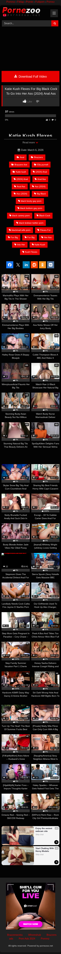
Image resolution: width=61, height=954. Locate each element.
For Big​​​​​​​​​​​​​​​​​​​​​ (31, 237)
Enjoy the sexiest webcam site (44, 829)
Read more (29, 142)
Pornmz (10, 1)
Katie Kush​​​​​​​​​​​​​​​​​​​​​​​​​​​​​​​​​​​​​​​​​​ (40, 244)
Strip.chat (39, 834)
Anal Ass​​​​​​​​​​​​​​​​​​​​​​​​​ (21, 186)
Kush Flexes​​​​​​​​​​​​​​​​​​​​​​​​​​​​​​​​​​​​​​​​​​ (31, 252)
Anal (22, 157)
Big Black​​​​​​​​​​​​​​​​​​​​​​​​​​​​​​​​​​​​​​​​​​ (41, 193)
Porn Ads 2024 (27, 938)
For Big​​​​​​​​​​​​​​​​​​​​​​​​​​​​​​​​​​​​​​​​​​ (14, 237)
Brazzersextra (15, 935)
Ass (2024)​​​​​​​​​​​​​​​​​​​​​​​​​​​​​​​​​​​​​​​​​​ (40, 186)
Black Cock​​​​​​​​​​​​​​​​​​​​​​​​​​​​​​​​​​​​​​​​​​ (44, 215)
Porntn (29, 1)
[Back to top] (51, 945)
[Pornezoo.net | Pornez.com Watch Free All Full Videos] (25, 12)
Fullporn (40, 1)
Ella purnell (42, 164)
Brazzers (38, 157)
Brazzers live (21, 164)
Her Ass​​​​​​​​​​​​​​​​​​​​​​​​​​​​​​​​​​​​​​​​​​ (48, 237)
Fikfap (20, 1)
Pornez (51, 1)
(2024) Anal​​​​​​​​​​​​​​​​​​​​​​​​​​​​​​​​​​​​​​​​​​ (22, 179)
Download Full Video (32, 76)
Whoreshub (34, 935)
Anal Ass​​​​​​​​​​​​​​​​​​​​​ (41, 179)
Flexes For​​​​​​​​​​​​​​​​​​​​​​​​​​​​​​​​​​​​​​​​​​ (45, 230)
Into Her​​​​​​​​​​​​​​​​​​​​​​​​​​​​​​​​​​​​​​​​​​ (21, 244)
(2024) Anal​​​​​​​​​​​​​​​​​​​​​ (41, 172)
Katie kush (21, 172)
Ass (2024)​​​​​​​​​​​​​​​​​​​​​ (21, 193)
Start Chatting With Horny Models (45, 849)
